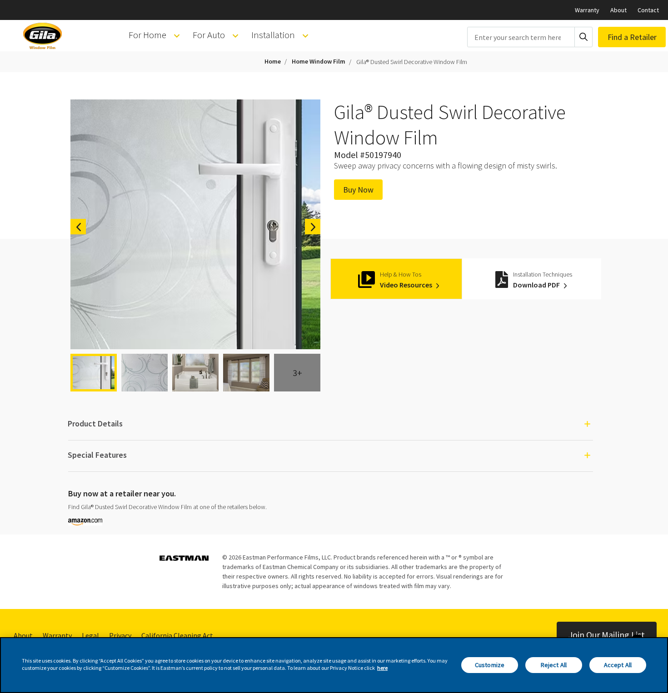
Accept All (618, 665)
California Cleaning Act (177, 635)
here (382, 667)
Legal (90, 635)
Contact (648, 10)
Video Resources (407, 284)
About (618, 10)
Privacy (120, 635)
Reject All (554, 665)
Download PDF (537, 284)
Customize (489, 665)
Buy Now (358, 189)
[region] (334, 665)
